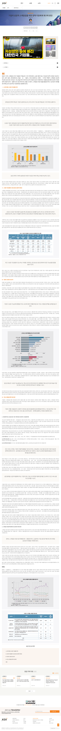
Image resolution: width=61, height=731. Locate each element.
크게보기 (34, 28)
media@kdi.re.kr (21, 727)
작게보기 (36, 28)
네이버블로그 (24, 28)
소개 (39, 3)
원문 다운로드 (33, 31)
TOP (58, 725)
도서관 (24, 718)
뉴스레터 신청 (54, 711)
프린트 (29, 28)
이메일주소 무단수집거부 (36, 723)
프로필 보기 (30, 21)
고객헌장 (24, 723)
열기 (30, 63)
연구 (22, 3)
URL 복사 (32, 28)
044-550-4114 (14, 727)
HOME (4, 8)
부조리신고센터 (51, 720)
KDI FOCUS (16, 8)
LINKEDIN (43, 728)
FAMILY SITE (53, 728)
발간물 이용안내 (36, 31)
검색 (55, 3)
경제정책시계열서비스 (15, 720)
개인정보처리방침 (35, 718)
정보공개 (49, 3)
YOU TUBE (36, 728)
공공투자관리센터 (15, 723)
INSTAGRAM (38, 728)
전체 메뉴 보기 (58, 3)
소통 (30, 3)
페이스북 (27, 28)
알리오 (24, 720)
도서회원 (24, 721)
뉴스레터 (50, 718)
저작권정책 (34, 721)
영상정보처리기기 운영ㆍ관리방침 (38, 720)
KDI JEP (13, 721)
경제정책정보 (14, 718)
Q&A (50, 721)
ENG (52, 3)
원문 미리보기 (26, 30)
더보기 (29, 691)
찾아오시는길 (51, 723)
